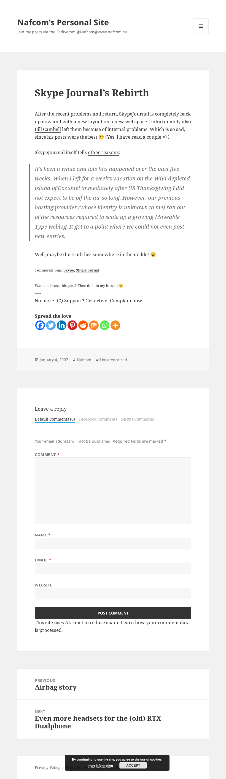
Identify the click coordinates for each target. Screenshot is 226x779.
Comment (47, 454)
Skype (69, 270)
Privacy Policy (47, 767)
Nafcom (84, 359)
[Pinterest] (72, 325)
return (109, 114)
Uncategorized (113, 359)
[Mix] (94, 325)
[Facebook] (40, 325)
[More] (115, 325)
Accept (133, 765)
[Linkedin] (61, 325)
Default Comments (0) (55, 419)
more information (100, 765)
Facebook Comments (98, 419)
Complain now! (127, 300)
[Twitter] (51, 325)
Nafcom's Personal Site (63, 22)
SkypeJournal (134, 114)
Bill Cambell (48, 129)
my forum (108, 285)
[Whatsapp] (104, 325)
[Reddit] (83, 325)
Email (43, 560)
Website (43, 585)
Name (42, 534)
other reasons (103, 152)
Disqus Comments (137, 419)
